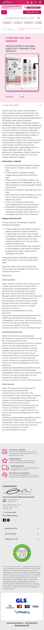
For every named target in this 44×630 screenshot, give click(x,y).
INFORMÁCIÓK (11, 529)
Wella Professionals (11, 29)
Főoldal (4, 29)
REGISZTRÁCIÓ (33, 7)
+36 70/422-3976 (10, 512)
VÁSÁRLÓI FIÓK (11, 539)
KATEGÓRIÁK (10, 534)
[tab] (22, 105)
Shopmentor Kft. (22, 625)
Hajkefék (7, 22)
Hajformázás (29, 22)
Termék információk (10, 105)
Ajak (18, 22)
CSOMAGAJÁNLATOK (32, 12)
